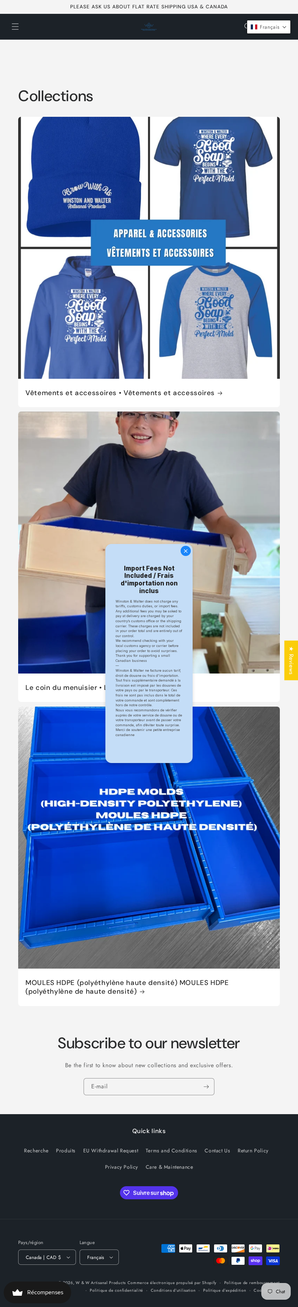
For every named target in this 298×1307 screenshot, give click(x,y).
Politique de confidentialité (116, 1290)
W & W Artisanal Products (101, 1283)
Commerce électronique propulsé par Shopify (172, 1283)
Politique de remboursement (252, 1283)
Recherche (36, 1150)
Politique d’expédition (224, 1290)
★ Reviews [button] (291, 660)
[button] (15, 27)
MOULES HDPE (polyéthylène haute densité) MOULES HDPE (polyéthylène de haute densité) (127, 987)
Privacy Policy (121, 1167)
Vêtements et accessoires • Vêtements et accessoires (120, 393)
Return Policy (253, 1150)
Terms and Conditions (171, 1150)
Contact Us (217, 1150)
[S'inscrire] (206, 1086)
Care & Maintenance (169, 1167)
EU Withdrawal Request (110, 1150)
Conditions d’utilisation (173, 1290)
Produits (66, 1150)
